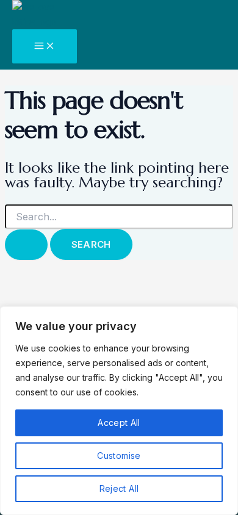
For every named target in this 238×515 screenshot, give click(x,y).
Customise (118, 455)
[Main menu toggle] (44, 46)
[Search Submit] (26, 244)
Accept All (119, 422)
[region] (119, 410)
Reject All (119, 488)
